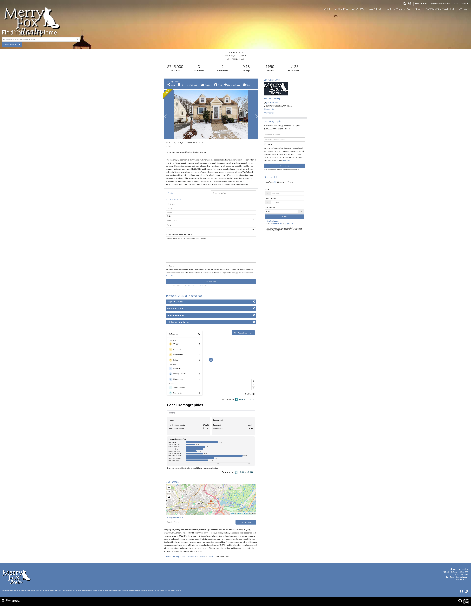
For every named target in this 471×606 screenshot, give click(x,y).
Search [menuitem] (326, 8)
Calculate (284, 216)
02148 (210, 556)
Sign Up (464, 3)
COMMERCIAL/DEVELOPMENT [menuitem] (440, 8)
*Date (168, 216)
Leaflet (232, 513)
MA (183, 556)
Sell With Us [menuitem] (375, 8)
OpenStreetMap (242, 513)
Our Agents (269, 113)
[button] (173, 114)
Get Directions (246, 522)
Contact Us (172, 193)
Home (168, 556)
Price (267, 189)
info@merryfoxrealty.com (440, 3)
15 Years (290, 182)
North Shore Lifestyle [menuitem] (398, 8)
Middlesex (192, 556)
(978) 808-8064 (421, 3)
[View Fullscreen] (169, 497)
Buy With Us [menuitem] (358, 8)
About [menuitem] (418, 8)
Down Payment (270, 198)
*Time (168, 225)
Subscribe (284, 166)
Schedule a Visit (219, 193)
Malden (202, 556)
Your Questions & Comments (179, 234)
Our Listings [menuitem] (341, 8)
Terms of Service (200, 285)
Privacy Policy (170, 276)
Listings (176, 556)
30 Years (280, 182)
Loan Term (269, 182)
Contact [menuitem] (463, 8)
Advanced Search (10, 44)
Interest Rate (270, 207)
